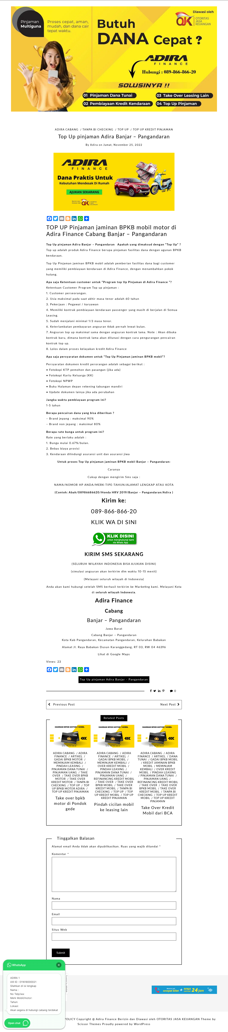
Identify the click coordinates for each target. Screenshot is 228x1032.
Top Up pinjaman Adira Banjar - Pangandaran (114, 679)
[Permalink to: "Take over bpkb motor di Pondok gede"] (70, 736)
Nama (56, 898)
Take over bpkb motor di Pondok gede (70, 803)
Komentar (60, 854)
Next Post (168, 704)
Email (56, 914)
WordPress (142, 1024)
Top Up (172, 244)
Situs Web (59, 929)
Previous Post (63, 704)
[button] (58, 965)
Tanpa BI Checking (98, 129)
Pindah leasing (164, 772)
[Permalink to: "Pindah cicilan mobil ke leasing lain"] (114, 736)
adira (94, 145)
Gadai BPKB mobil (164, 759)
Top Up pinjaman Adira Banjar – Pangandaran (80, 244)
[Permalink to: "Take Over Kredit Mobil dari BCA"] (157, 736)
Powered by (67, 983)
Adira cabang (66, 129)
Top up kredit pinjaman (153, 129)
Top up (123, 129)
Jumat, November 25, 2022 (122, 145)
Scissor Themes (89, 1024)
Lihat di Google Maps (114, 654)
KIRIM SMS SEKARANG (114, 554)
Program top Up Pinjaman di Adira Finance (135, 282)
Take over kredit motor (68, 780)
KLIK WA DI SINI (114, 522)
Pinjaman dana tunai (157, 776)
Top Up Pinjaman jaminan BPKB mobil (133, 356)
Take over (106, 782)
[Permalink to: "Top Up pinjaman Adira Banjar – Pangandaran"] (114, 181)
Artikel (76, 756)
